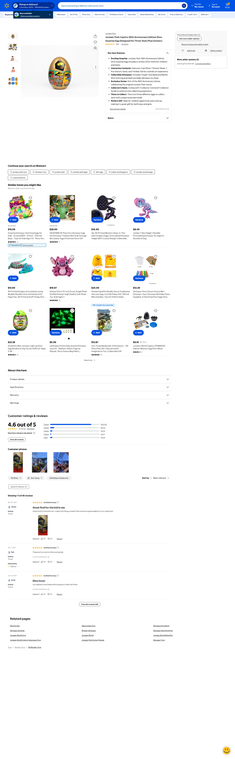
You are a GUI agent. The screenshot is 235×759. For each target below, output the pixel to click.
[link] (27, 245)
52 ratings (125, 44)
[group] (116, 44)
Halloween (61, 14)
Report (59, 539)
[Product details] (167, 379)
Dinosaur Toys (159, 640)
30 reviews (30, 429)
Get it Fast (74, 14)
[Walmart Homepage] (6, 5)
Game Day (132, 14)
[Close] (50, 15)
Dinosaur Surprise (17, 630)
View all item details (118, 109)
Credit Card (192, 14)
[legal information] (199, 35)
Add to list (191, 50)
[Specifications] (167, 387)
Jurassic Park (110, 33)
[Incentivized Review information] (48, 557)
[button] (198, 5)
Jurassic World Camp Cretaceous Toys (25, 640)
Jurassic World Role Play (163, 635)
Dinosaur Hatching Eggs (163, 630)
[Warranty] (167, 395)
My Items (162, 14)
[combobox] (123, 5)
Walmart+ (205, 14)
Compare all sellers (203, 64)
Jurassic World (88, 635)
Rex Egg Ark (15, 626)
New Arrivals (100, 14)
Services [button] (27, 14)
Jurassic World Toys (18, 635)
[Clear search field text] (177, 5)
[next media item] (95, 67)
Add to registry (216, 50)
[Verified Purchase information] (58, 502)
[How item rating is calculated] (34, 433)
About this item (17, 370)
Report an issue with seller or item (195, 44)
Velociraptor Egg (88, 626)
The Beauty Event (116, 14)
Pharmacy (86, 14)
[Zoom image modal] (95, 48)
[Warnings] (167, 403)
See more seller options (189, 39)
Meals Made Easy (147, 14)
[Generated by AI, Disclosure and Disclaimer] (168, 109)
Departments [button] (10, 14)
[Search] (184, 6)
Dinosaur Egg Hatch (161, 626)
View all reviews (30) (89, 604)
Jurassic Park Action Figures (93, 640)
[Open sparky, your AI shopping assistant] (226, 750)
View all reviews (17, 439)
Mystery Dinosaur (89, 630)
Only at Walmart (176, 14)
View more (88, 360)
